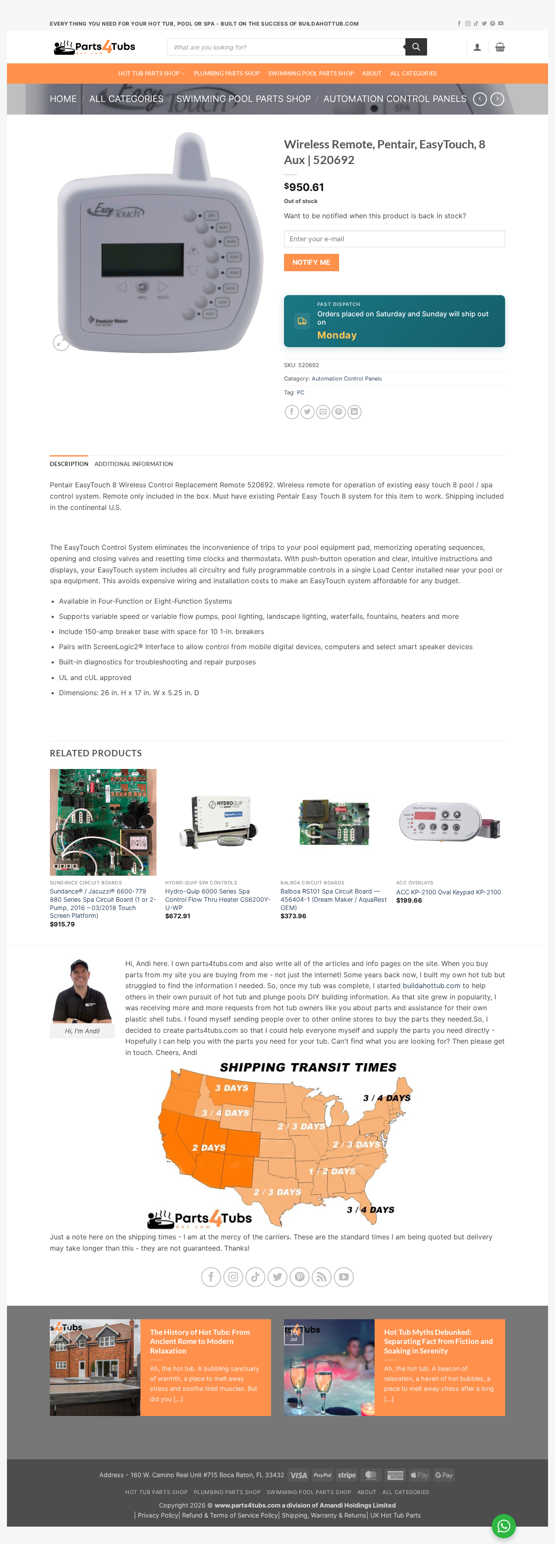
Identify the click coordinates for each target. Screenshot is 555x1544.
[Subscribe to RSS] (322, 1277)
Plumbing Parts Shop (227, 73)
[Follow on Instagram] (467, 24)
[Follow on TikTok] (476, 24)
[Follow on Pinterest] (492, 24)
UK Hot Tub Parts (395, 1515)
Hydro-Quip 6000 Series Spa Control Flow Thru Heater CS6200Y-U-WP (218, 899)
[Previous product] (497, 99)
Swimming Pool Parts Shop (311, 73)
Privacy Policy (158, 1515)
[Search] (416, 47)
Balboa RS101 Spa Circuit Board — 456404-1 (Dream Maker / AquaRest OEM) (334, 899)
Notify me (312, 262)
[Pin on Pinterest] (339, 412)
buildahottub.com (431, 985)
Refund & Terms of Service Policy (230, 1515)
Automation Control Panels (395, 98)
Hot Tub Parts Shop (149, 73)
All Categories (413, 73)
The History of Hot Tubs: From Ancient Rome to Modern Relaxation (200, 1341)
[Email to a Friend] (323, 412)
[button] (477, 46)
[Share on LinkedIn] (354, 412)
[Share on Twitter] (307, 412)
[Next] (502, 856)
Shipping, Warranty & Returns (324, 1515)
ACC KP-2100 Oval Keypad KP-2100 (448, 892)
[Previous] (50, 856)
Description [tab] (69, 463)
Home (63, 98)
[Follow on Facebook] (459, 24)
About (372, 73)
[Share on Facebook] (292, 412)
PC (300, 392)
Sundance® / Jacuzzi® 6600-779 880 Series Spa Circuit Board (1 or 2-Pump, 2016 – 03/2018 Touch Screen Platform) (103, 903)
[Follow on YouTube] (500, 24)
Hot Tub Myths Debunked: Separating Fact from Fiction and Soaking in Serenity (438, 1341)
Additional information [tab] (134, 463)
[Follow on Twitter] (484, 24)
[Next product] (479, 99)
